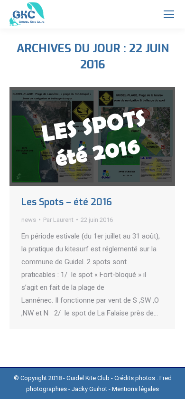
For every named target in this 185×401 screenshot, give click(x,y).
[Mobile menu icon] (169, 14)
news (28, 219)
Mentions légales (135, 388)
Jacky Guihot (89, 388)
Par (58, 219)
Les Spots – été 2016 (66, 202)
